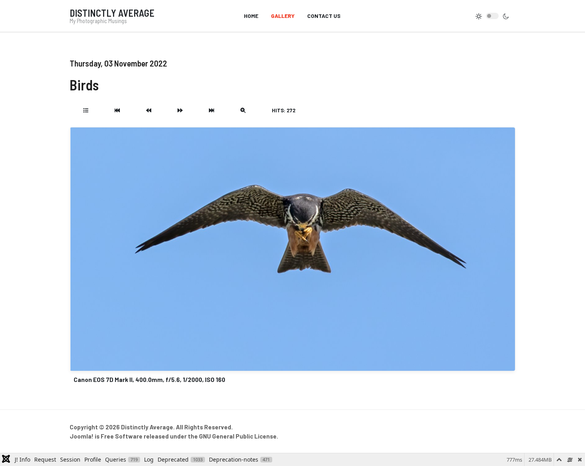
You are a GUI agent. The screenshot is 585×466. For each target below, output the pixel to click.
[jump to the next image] (180, 110)
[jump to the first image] (117, 110)
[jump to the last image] (211, 110)
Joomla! (82, 436)
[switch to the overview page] (86, 110)
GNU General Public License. (238, 436)
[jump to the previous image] (149, 110)
